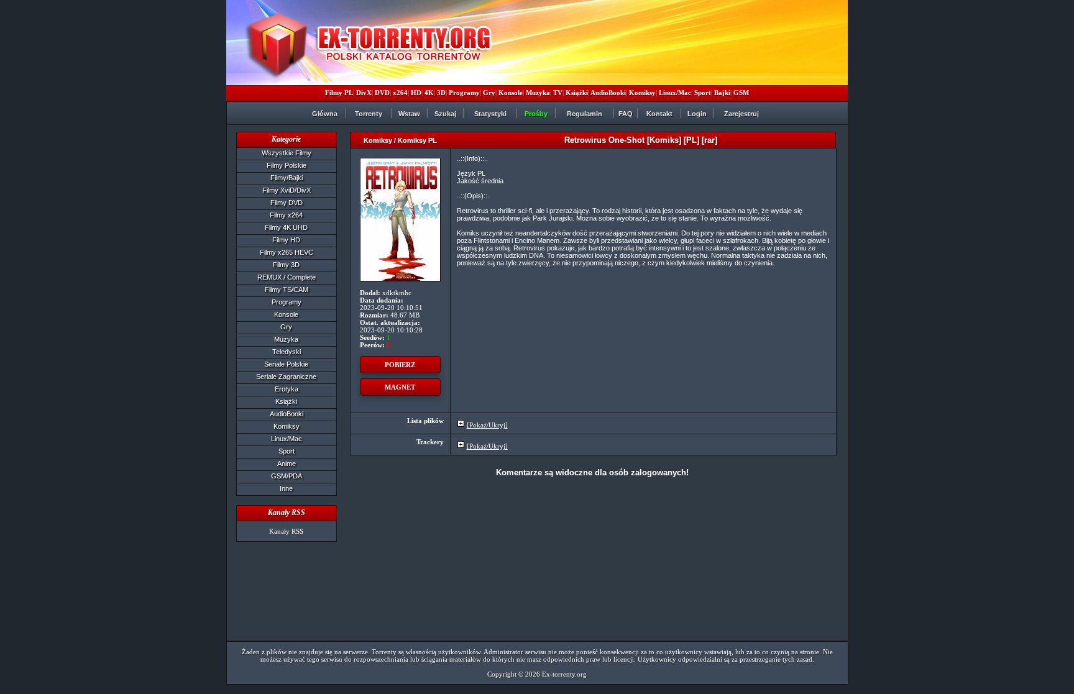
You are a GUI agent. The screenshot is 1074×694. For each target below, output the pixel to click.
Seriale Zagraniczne (286, 376)
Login (697, 113)
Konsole (510, 92)
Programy (464, 92)
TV (557, 92)
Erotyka (286, 389)
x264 (400, 92)
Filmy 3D (286, 264)
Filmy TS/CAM (286, 289)
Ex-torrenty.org (564, 674)
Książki (577, 92)
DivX (364, 92)
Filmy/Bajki (286, 177)
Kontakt (659, 113)
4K (429, 92)
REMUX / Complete (286, 277)
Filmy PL (339, 92)
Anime (286, 463)
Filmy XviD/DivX (286, 190)
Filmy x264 (286, 215)
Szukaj (445, 113)
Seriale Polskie (286, 364)
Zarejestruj (741, 113)
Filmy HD (286, 240)
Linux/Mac (675, 92)
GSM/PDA (286, 476)
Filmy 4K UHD (286, 227)
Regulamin (584, 113)
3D (441, 92)
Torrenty (368, 113)
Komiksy (642, 92)
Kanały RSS (286, 531)
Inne (286, 488)
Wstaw (409, 113)
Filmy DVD (286, 202)
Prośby (536, 113)
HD (416, 92)
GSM (741, 92)
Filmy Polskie (286, 165)
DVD (382, 92)
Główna (324, 113)
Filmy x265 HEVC (286, 252)
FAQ (625, 113)
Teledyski (286, 351)
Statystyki (490, 113)
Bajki (722, 92)
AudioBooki (608, 92)
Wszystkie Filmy (286, 153)
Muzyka (538, 92)
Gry (489, 92)
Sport (702, 92)
